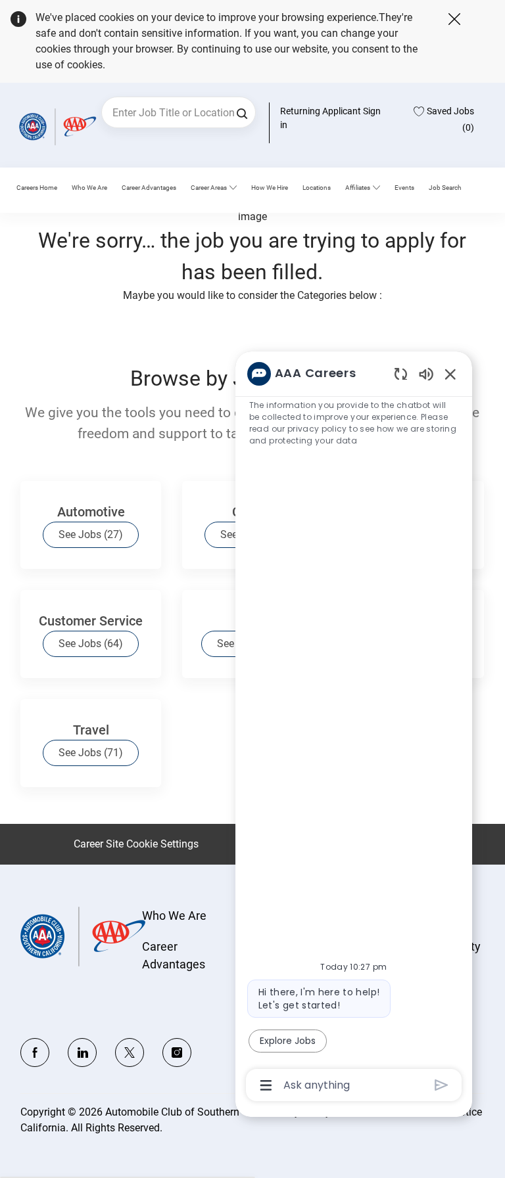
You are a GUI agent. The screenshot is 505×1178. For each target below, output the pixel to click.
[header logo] (56, 126)
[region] (353, 728)
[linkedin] (82, 1052)
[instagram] (176, 1052)
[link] (89, 188)
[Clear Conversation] (400, 373)
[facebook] (34, 1052)
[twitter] (129, 1052)
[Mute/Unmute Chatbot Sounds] (426, 373)
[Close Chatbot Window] (450, 374)
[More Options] (266, 1085)
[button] (242, 112)
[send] (441, 1085)
